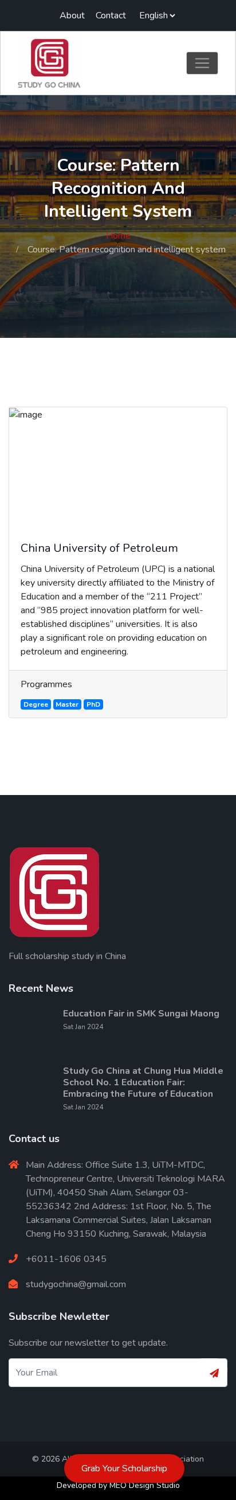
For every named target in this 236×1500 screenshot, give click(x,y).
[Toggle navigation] (202, 63)
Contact (111, 15)
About (72, 15)
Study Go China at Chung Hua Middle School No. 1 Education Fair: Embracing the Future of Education (143, 1082)
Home (118, 235)
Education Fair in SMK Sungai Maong (141, 1013)
